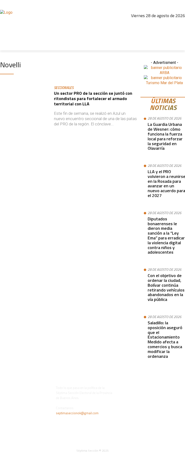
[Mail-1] (180, 25)
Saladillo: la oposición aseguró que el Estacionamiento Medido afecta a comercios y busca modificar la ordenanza (165, 339)
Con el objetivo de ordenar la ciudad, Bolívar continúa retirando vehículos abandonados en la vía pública (166, 287)
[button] (179, 44)
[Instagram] (149, 25)
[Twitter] (170, 25)
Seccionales (63, 88)
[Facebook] (139, 25)
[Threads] (159, 25)
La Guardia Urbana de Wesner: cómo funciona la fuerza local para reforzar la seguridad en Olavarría (165, 136)
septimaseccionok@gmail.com (77, 413)
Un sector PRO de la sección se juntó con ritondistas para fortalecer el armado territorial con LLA (93, 98)
